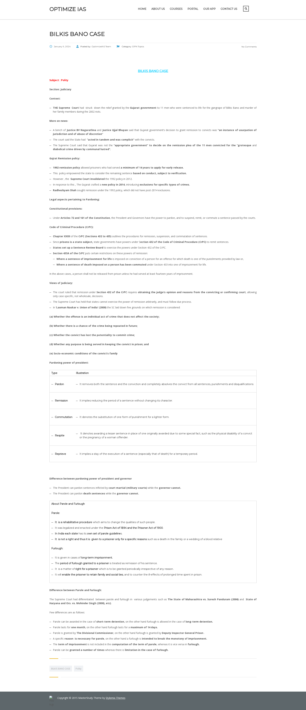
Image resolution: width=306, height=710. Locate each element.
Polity (78, 668)
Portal (193, 8)
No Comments (249, 46)
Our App (209, 8)
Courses (176, 8)
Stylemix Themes (115, 698)
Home (142, 8)
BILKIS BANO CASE (60, 668)
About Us (158, 8)
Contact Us (229, 8)
